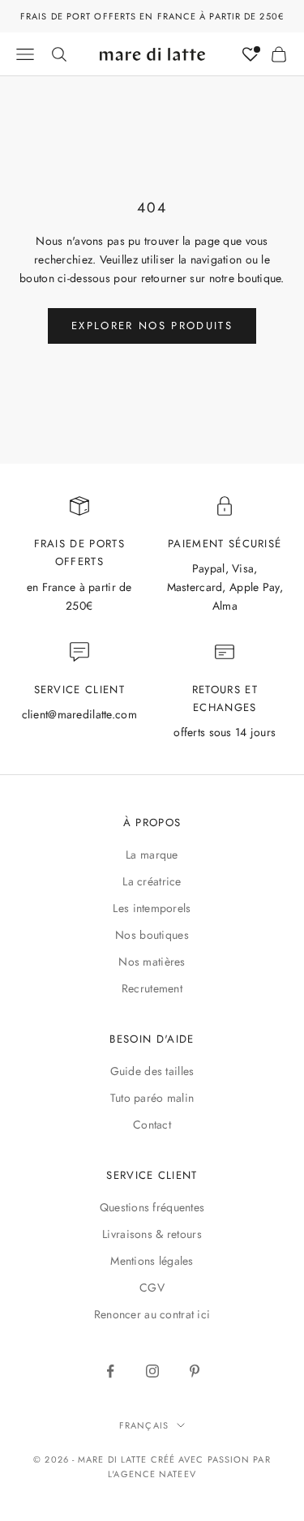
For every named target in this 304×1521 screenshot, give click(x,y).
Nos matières (151, 961)
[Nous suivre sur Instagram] (152, 1371)
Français (144, 1425)
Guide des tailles (152, 1071)
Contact (152, 1124)
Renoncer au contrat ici (152, 1314)
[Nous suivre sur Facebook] (110, 1371)
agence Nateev (154, 1473)
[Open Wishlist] (250, 54)
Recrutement (152, 988)
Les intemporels (152, 908)
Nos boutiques (152, 935)
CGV (152, 1287)
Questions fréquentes (152, 1207)
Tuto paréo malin (152, 1098)
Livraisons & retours (152, 1234)
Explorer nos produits (152, 325)
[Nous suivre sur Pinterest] (194, 1371)
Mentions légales (151, 1261)
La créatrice (151, 881)
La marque (152, 854)
